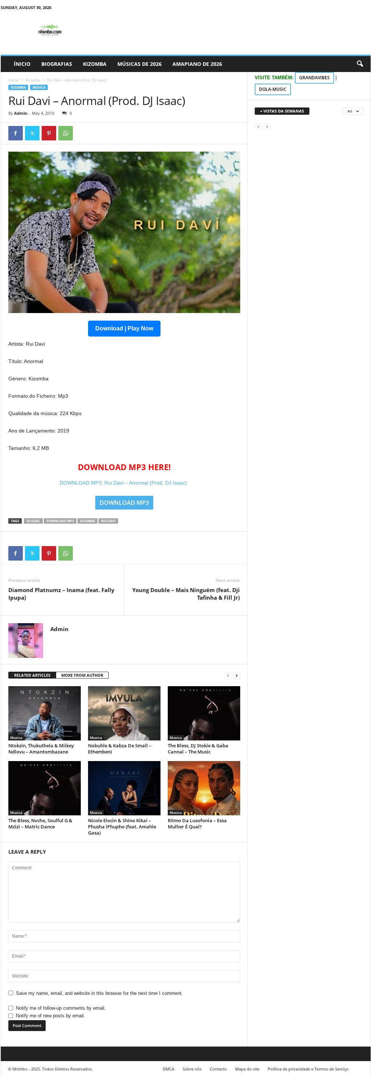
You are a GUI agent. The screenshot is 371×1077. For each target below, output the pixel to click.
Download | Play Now (124, 328)
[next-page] (236, 675)
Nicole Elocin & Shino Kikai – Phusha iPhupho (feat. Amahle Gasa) (122, 826)
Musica (39, 87)
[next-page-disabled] (267, 126)
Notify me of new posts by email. (50, 1015)
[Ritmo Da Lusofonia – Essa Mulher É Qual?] (204, 788)
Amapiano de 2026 (197, 63)
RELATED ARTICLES (32, 675)
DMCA (168, 1069)
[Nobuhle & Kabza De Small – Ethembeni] (124, 713)
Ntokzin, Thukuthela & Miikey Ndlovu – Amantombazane (41, 748)
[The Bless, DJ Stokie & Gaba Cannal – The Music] (204, 713)
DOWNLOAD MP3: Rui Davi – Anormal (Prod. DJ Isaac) (124, 483)
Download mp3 (60, 521)
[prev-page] (228, 675)
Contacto (218, 1069)
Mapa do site (247, 1069)
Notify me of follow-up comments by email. (61, 1008)
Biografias (56, 63)
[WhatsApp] (65, 133)
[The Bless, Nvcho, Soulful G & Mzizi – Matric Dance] (44, 788)
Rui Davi (108, 521)
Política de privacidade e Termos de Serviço (308, 1069)
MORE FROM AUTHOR (82, 675)
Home (13, 80)
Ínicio (22, 63)
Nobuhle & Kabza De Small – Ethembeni (119, 748)
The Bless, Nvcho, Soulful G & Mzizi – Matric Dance (40, 823)
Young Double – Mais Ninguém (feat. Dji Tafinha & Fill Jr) (186, 593)
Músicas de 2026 (139, 63)
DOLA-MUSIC (273, 89)
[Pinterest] (49, 133)
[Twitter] (32, 133)
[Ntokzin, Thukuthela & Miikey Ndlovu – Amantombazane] (44, 713)
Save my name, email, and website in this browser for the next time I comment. (99, 993)
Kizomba (95, 63)
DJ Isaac (33, 521)
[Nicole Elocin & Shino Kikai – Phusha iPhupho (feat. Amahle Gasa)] (124, 788)
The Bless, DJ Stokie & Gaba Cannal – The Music (198, 748)
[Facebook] (15, 133)
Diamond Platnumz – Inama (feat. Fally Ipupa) (61, 593)
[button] (360, 64)
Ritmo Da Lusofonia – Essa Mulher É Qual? (197, 823)
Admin (20, 113)
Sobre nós (192, 1069)
